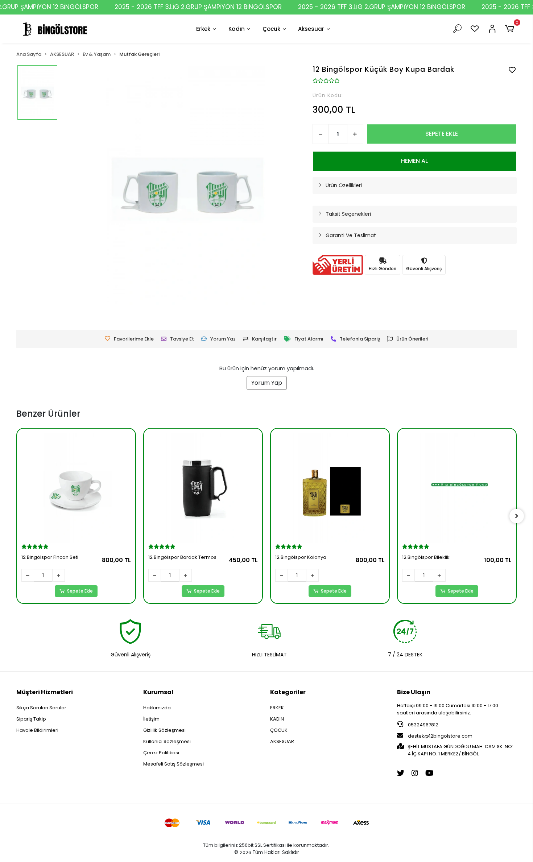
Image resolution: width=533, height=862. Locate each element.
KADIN (277, 718)
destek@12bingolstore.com (440, 736)
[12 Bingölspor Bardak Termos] (203, 488)
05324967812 (422, 724)
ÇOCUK (279, 730)
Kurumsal (158, 692)
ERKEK (277, 707)
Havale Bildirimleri (37, 730)
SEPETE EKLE (441, 133)
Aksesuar (311, 29)
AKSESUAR (282, 741)
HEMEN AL (414, 161)
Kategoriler (288, 692)
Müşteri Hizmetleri (44, 692)
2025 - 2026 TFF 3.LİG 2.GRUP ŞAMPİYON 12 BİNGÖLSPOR (198, 7)
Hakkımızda (157, 707)
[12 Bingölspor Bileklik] (457, 488)
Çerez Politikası (161, 752)
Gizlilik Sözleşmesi (164, 730)
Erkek (203, 29)
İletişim (151, 718)
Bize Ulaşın (413, 692)
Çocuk (271, 29)
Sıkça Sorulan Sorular (41, 707)
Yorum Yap (266, 383)
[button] (511, 29)
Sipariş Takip (31, 718)
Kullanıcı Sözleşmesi (167, 741)
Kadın (236, 29)
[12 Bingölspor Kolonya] (330, 488)
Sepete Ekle (80, 591)
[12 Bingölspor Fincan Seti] (76, 488)
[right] (516, 516)
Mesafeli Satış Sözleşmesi (173, 763)
